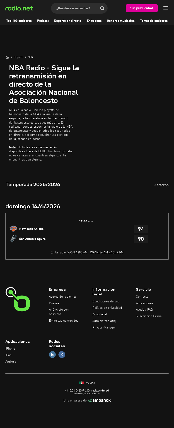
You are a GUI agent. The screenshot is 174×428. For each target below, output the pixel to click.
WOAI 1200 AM (77, 252)
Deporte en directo (67, 20)
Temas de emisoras (154, 20)
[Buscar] (102, 8)
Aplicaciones (144, 303)
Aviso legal (99, 314)
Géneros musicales (121, 20)
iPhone (10, 348)
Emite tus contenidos (63, 320)
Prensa (54, 303)
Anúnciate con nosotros (59, 312)
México (90, 383)
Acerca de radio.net (62, 296)
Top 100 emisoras (19, 20)
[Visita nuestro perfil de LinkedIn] (52, 354)
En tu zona (94, 20)
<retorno (161, 185)
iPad (8, 355)
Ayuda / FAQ (144, 309)
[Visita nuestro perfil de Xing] (62, 354)
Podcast (43, 20)
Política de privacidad (107, 307)
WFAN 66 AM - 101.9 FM (106, 252)
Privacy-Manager (104, 327)
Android (10, 361)
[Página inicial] (7, 57)
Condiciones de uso (105, 301)
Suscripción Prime (149, 316)
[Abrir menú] (166, 8)
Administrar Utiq (104, 321)
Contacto (142, 296)
